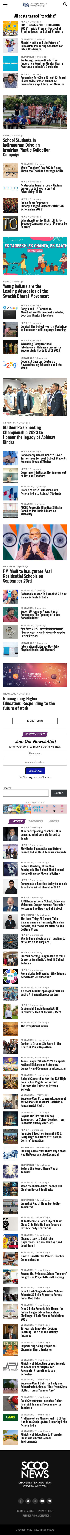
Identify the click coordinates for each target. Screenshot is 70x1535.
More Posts (35, 720)
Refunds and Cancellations (37, 1515)
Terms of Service (25, 1510)
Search (7, 788)
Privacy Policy (45, 1510)
